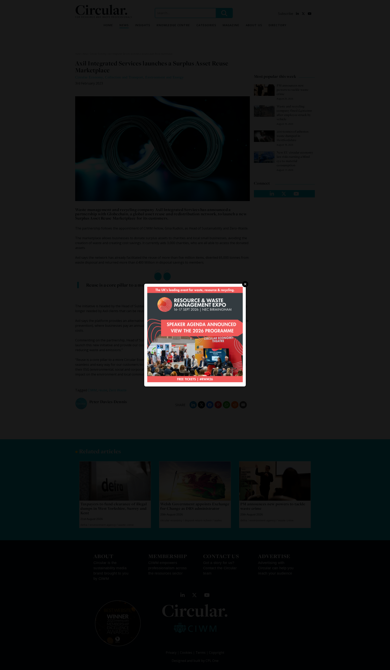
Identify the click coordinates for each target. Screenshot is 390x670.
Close (245, 284)
